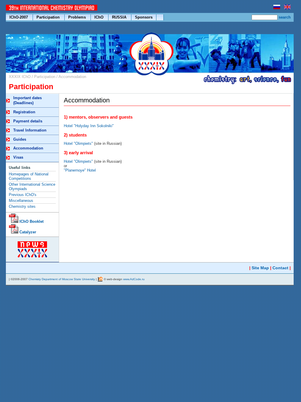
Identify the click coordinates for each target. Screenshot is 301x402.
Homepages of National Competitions (29, 176)
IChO (99, 17)
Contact (280, 267)
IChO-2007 (19, 17)
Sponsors (144, 17)
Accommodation (72, 76)
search (285, 17)
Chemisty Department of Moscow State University (62, 278)
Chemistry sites (22, 206)
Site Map (260, 267)
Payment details (27, 121)
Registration (24, 112)
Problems (77, 17)
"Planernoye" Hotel (80, 170)
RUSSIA (120, 17)
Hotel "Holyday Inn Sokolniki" (89, 126)
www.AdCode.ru (134, 278)
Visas (18, 157)
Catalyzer (27, 232)
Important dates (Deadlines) (27, 100)
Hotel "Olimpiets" (78, 143)
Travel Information (29, 130)
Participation (48, 17)
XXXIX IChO (20, 76)
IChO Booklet (31, 221)
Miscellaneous (21, 200)
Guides (19, 139)
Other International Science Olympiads (32, 186)
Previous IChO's (22, 194)
